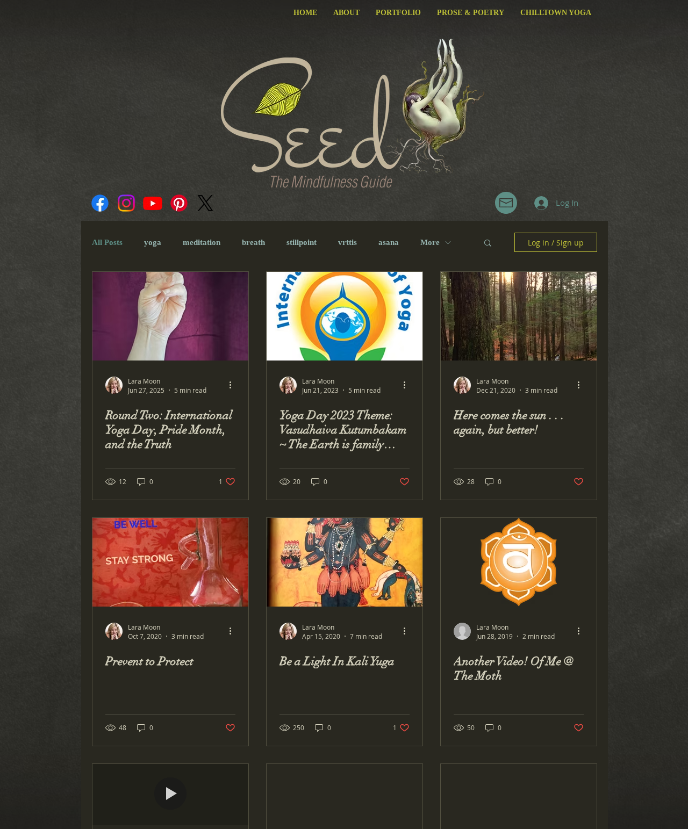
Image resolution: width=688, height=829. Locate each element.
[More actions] (233, 385)
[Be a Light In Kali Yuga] (344, 562)
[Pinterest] (179, 203)
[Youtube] (152, 203)
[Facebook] (100, 203)
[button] (506, 203)
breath (253, 242)
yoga (152, 242)
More (430, 242)
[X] (205, 203)
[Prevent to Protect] (170, 562)
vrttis (347, 242)
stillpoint (301, 242)
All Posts (107, 242)
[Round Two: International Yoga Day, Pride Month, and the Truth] (170, 316)
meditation (201, 242)
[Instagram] (126, 203)
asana (388, 242)
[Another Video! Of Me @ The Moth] (519, 562)
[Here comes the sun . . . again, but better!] (519, 316)
